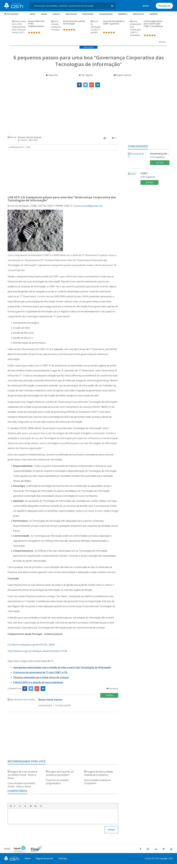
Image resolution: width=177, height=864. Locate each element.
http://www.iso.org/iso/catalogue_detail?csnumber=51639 (37, 651)
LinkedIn (97, 85)
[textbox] (63, 816)
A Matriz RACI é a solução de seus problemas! (38, 682)
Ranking (153, 14)
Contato (62, 858)
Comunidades (106, 14)
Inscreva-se (164, 5)
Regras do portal (44, 858)
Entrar (146, 5)
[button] (10, 806)
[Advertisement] (88, 108)
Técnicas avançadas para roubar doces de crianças (41, 677)
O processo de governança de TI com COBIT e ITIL (40, 672)
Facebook (79, 85)
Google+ (91, 85)
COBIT (28, 147)
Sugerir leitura (123, 75)
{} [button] (41, 806)
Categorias (12, 14)
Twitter (85, 85)
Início (32, 14)
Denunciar (113, 688)
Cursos (56, 14)
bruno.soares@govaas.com (89, 205)
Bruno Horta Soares (29, 137)
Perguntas (138, 14)
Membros (122, 14)
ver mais (162, 42)
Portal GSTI (13, 5)
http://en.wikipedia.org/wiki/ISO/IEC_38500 (33, 644)
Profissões (87, 14)
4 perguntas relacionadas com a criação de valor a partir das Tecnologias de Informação (62, 667)
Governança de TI (16, 147)
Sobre (27, 858)
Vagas (44, 14)
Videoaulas (71, 14)
